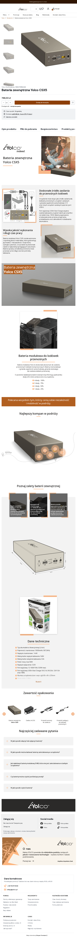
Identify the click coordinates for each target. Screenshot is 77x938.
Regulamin (6, 908)
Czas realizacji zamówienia (60, 902)
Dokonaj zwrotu (8, 926)
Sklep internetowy (36, 935)
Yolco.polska (48, 823)
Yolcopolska (64, 827)
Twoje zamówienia (33, 899)
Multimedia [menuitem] (45, 15)
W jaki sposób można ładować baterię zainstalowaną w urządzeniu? (35, 752)
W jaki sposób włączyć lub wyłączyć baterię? (26, 741)
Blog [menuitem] (37, 15)
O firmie (30, 923)
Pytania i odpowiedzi (9, 905)
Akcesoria (9, 18)
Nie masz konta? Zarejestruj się (12, 823)
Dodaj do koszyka (42, 102)
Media (30, 926)
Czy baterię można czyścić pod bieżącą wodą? (27, 777)
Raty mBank (7, 910)
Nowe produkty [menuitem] (28, 15)
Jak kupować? (7, 928)
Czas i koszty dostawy (59, 899)
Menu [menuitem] (4, 15)
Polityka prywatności (9, 920)
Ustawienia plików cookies (11, 923)
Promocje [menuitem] (16, 15)
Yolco (3, 18)
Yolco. (45, 827)
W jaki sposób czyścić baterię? (21, 788)
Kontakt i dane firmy (34, 920)
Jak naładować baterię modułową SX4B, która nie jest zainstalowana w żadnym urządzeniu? (39, 764)
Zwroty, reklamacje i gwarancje (12, 899)
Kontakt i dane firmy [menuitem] (59, 15)
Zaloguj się (6, 826)
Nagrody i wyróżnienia (34, 928)
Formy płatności (57, 905)
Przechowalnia (32, 905)
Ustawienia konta (33, 902)
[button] (40, 9)
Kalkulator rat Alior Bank (10, 902)
